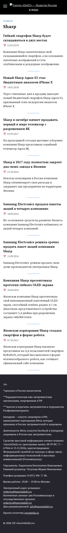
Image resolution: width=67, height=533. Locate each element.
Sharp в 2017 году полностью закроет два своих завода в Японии (32, 164)
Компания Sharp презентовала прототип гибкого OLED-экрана (28, 282)
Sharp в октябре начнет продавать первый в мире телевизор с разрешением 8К (30, 124)
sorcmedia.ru (31, 512)
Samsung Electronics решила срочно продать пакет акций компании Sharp (31, 246)
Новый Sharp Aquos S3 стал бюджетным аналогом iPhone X (28, 80)
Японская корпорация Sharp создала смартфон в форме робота (32, 333)
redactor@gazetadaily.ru (17, 491)
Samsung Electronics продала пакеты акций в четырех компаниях (32, 206)
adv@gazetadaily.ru (41, 506)
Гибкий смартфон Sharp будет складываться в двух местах (27, 38)
